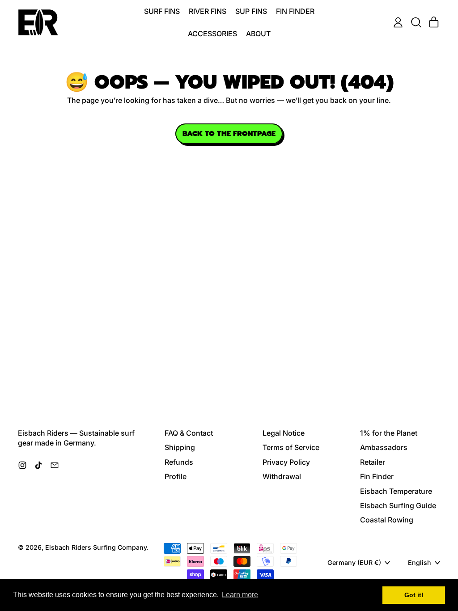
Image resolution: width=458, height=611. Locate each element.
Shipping (180, 447)
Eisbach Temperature (396, 491)
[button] (416, 22)
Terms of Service (291, 447)
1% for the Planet (388, 433)
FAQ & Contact (189, 433)
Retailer (372, 462)
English (419, 562)
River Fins (207, 11)
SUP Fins (251, 11)
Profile (176, 476)
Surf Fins (162, 11)
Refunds (179, 462)
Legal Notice (284, 433)
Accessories (212, 33)
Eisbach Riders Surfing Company (96, 547)
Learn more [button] (240, 594)
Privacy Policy (286, 462)
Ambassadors (383, 447)
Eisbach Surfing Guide (398, 505)
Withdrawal (282, 476)
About (258, 33)
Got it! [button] (414, 594)
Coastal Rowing (386, 519)
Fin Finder (295, 11)
